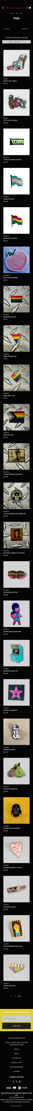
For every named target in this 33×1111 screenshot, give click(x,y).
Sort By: (11, 41)
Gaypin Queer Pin (9, 985)
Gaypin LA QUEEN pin (10, 710)
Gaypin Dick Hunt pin (10, 671)
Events (16, 1049)
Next (19, 996)
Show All (25, 37)
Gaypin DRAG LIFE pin (10, 592)
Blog (17, 1053)
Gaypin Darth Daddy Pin (11, 828)
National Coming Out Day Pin (14, 553)
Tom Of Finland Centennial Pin (14, 513)
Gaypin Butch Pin (9, 907)
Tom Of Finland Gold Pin (12, 159)
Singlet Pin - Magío (10, 81)
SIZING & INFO (16, 1062)
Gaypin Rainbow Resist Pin (12, 946)
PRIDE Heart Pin (8, 395)
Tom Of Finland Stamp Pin (12, 474)
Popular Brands (16, 1067)
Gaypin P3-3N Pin (9, 749)
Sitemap (16, 1071)
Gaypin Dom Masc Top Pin (12, 867)
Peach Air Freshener (10, 277)
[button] (16, 28)
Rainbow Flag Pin (9, 317)
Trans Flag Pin (8, 199)
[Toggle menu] (2, 7)
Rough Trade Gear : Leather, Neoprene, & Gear (16, 1044)
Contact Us (16, 1058)
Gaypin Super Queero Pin (12, 631)
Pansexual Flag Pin (10, 238)
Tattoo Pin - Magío (10, 120)
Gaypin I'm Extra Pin (10, 789)
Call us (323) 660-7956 (16, 1097)
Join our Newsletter (16, 1038)
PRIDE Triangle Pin (9, 356)
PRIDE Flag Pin (8, 435)
